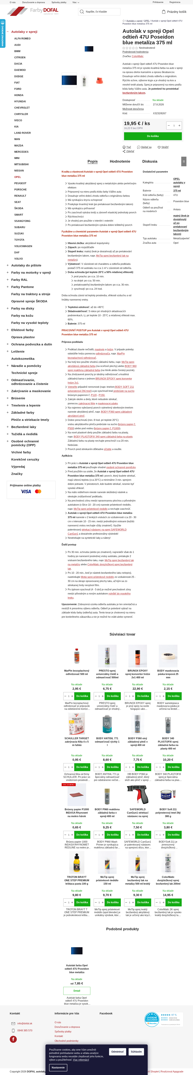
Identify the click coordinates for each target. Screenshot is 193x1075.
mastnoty (100, 349)
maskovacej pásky (108, 403)
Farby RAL (19, 279)
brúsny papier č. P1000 (106, 428)
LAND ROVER (22, 133)
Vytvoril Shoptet (150, 1071)
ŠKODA (18, 208)
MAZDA (18, 145)
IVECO (18, 120)
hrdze (110, 349)
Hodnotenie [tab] (120, 161)
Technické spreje (24, 373)
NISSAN (19, 170)
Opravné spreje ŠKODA (29, 301)
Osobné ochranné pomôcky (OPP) (25, 443)
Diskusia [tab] (149, 161)
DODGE (18, 76)
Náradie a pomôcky (26, 366)
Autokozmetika (22, 358)
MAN (17, 139)
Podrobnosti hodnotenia (135, 52)
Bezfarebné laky (23, 427)
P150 (102, 395)
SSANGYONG (22, 221)
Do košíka (153, 136)
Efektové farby (22, 330)
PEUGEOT (20, 183)
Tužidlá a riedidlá (24, 434)
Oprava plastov (23, 337)
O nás (13, 2)
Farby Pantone (22, 287)
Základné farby (22, 412)
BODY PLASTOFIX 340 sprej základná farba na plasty (103, 436)
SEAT (17, 202)
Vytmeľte (72, 387)
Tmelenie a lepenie (25, 405)
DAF (17, 252)
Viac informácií (81, 1060)
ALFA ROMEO (22, 38)
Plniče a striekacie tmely (30, 419)
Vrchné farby (21, 452)
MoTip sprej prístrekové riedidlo (91, 509)
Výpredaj (18, 466)
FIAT (17, 82)
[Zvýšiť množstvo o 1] (179, 125)
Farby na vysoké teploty (30, 322)
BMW (17, 51)
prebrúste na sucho (124, 391)
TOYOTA (19, 240)
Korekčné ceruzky (25, 459)
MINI (16, 158)
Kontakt (59, 1036)
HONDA (18, 95)
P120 (94, 395)
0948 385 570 (24, 1030)
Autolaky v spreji (24, 31)
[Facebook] (13, 1039)
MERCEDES (21, 152)
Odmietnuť (117, 1051)
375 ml (177, 190)
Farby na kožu (22, 315)
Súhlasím (136, 1051)
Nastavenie (58, 1067)
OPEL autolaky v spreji (179, 183)
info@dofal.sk (24, 1023)
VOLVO (18, 258)
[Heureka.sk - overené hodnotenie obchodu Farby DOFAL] (163, 1019)
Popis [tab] (93, 161)
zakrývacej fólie (86, 403)
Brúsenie (18, 398)
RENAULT (20, 196)
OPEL (17, 177)
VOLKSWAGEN (23, 246)
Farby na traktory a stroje (30, 294)
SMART (18, 214)
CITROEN (19, 57)
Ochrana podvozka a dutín (31, 344)
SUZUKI (19, 233)
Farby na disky (22, 308)
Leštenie (18, 351)
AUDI (17, 45)
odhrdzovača (103, 353)
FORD (17, 89)
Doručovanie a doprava (33, 2)
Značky (17, 474)
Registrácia (175, 2)
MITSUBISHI (21, 164)
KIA (16, 126)
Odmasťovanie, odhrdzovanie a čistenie (29, 382)
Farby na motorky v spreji (31, 272)
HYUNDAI (20, 101)
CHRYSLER (21, 114)
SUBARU (19, 227)
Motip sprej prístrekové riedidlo (97, 577)
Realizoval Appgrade (172, 1071)
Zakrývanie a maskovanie (31, 391)
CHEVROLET (22, 107)
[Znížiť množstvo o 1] (168, 125)
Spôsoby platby (59, 2)
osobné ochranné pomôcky (120, 467)
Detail (77, 990)
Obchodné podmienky (66, 1041)
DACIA (18, 63)
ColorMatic (138, 56)
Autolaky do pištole (26, 265)
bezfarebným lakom (134, 93)
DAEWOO (20, 70)
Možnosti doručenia (133, 109)
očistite (108, 449)
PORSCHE (20, 189)
